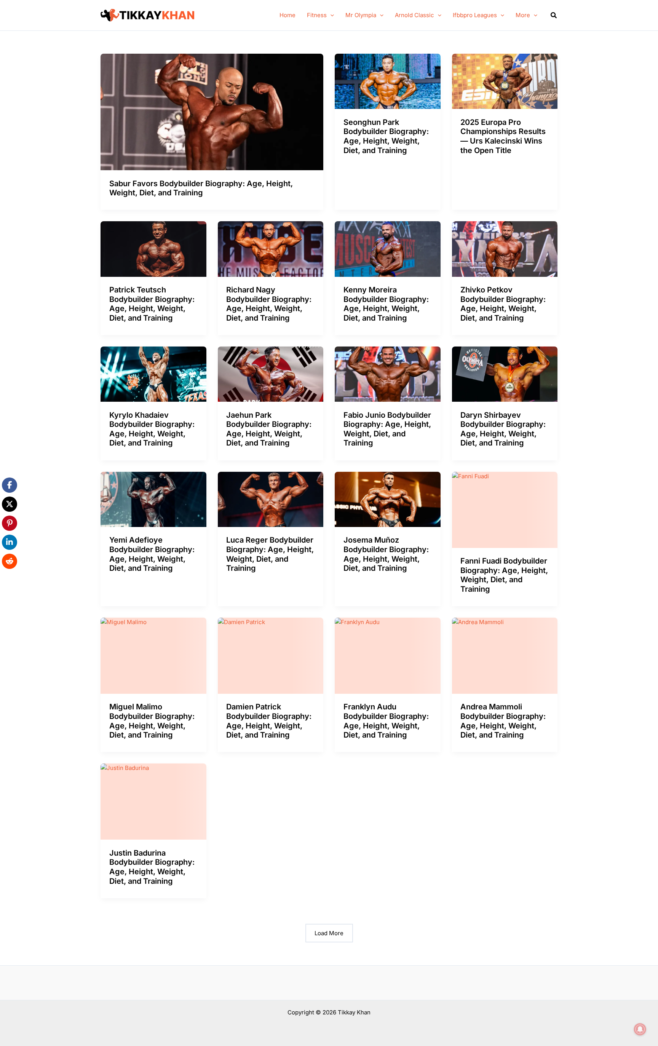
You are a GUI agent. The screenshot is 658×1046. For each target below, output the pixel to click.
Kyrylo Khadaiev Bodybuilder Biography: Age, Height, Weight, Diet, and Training (152, 429)
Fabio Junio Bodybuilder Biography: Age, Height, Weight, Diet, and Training (387, 429)
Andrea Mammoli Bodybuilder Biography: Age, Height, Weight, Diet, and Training (503, 720)
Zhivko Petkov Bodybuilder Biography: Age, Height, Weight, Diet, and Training (503, 304)
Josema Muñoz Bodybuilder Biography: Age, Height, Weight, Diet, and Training (386, 554)
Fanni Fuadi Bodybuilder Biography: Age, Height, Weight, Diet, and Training (504, 575)
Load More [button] (329, 933)
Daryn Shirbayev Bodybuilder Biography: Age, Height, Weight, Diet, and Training (503, 429)
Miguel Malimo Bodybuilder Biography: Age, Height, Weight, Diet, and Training (152, 720)
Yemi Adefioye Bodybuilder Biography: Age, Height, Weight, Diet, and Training (152, 554)
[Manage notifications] (640, 1029)
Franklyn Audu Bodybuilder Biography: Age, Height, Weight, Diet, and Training (386, 720)
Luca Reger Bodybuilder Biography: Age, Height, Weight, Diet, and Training (270, 554)
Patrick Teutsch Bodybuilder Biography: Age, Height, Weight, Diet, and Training (152, 304)
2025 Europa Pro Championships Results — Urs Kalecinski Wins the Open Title (503, 136)
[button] (330, 15)
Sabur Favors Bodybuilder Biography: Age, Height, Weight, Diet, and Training (201, 188)
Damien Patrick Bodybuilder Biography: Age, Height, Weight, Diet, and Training (268, 720)
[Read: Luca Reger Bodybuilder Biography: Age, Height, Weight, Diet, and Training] (271, 498)
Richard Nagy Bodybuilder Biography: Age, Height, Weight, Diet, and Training (268, 304)
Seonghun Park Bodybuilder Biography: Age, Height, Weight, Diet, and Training (386, 136)
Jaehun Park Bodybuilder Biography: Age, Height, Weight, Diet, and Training (268, 429)
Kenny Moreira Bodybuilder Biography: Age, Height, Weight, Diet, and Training (386, 304)
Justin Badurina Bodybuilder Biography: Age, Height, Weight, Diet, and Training (152, 867)
